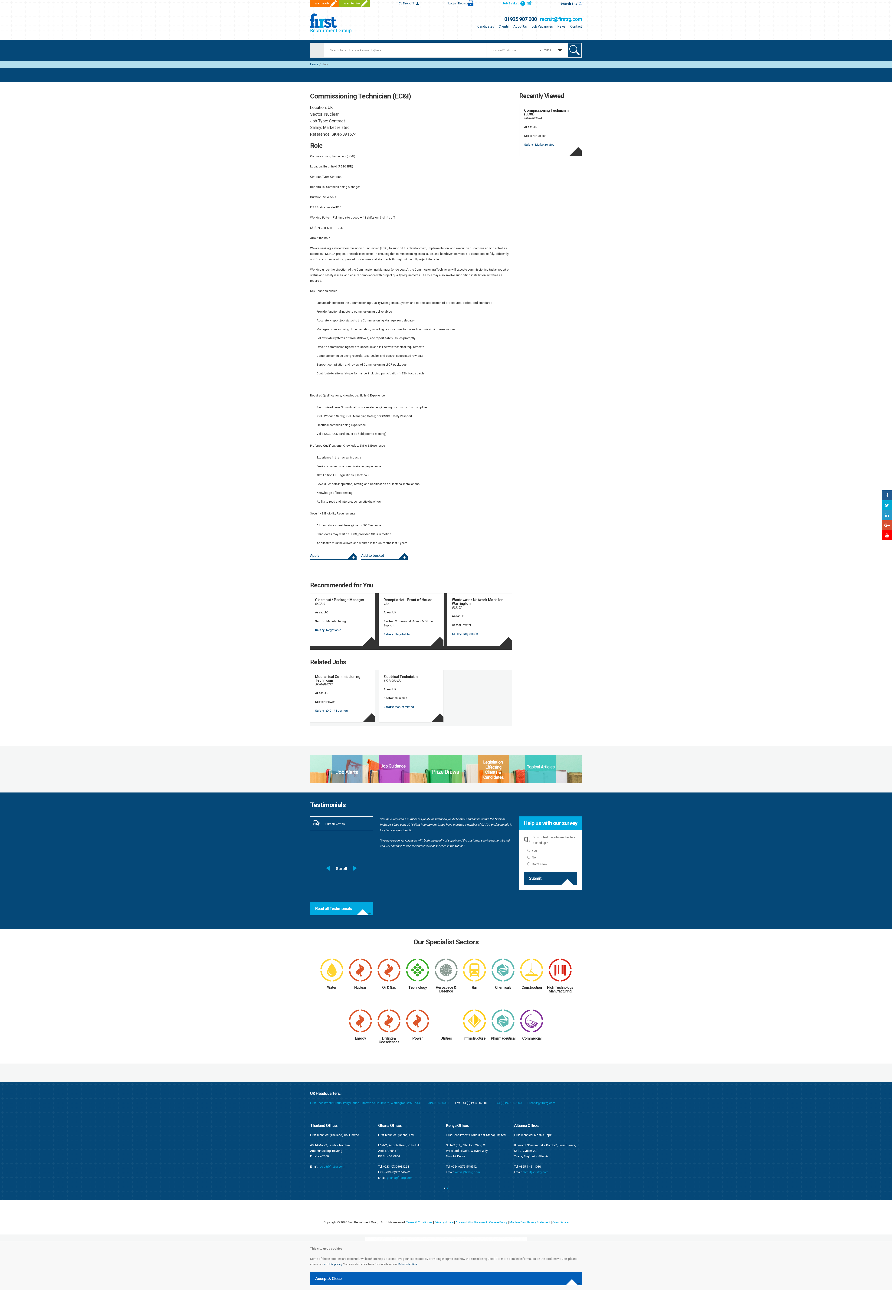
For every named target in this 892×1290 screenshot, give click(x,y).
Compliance (560, 1222)
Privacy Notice (407, 1264)
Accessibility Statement (471, 1222)
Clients (504, 26)
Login (458, 3)
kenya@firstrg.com (399, 1172)
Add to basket (372, 555)
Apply (314, 555)
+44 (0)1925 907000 (508, 1103)
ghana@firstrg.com (331, 1177)
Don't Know (539, 864)
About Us (520, 26)
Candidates (485, 26)
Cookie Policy (498, 1222)
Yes (534, 850)
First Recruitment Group (339, 23)
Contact (576, 26)
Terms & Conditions (419, 1222)
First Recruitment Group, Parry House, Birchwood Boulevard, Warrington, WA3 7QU (365, 1103)
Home (314, 64)
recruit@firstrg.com (561, 19)
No (534, 857)
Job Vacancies (542, 26)
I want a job (321, 3)
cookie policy (333, 1264)
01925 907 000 (520, 19)
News (562, 26)
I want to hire (351, 3)
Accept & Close (328, 1278)
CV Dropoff (406, 3)
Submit (535, 878)
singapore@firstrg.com (538, 1161)
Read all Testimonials (333, 908)
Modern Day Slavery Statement (529, 1222)
